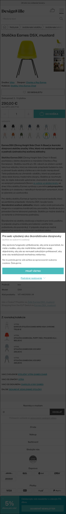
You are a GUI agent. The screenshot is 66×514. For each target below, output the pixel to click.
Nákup (33, 434)
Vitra (21, 379)
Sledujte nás (33, 449)
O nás (33, 427)
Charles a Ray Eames (36, 82)
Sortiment (33, 441)
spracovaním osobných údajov (43, 418)
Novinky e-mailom (33, 405)
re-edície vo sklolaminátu (45, 183)
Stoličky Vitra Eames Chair (23, 85)
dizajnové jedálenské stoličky (25, 389)
